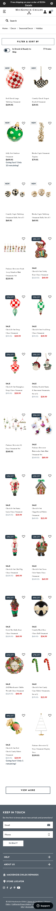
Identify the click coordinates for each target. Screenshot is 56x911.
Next (51, 3)
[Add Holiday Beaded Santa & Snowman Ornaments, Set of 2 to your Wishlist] (50, 354)
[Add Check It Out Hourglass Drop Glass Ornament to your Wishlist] (23, 354)
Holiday (39, 28)
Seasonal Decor (26, 28)
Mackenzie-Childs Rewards (22, 875)
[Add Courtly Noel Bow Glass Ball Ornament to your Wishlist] (50, 597)
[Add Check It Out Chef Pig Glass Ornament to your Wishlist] (23, 536)
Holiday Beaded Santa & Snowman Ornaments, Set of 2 (41, 390)
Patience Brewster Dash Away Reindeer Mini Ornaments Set (15, 272)
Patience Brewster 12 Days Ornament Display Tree (41, 749)
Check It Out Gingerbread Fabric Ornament (39, 512)
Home (5, 28)
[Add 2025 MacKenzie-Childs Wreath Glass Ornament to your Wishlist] (23, 654)
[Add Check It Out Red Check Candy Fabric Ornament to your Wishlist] (23, 715)
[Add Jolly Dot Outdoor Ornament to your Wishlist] (23, 123)
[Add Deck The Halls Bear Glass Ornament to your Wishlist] (23, 597)
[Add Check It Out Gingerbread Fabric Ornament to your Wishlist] (50, 475)
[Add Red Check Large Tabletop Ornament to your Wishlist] (23, 68)
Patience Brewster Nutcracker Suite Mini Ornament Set (40, 451)
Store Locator (15, 882)
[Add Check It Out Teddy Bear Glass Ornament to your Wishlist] (50, 238)
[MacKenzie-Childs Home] (29, 11)
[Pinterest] (14, 888)
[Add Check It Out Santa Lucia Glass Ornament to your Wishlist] (23, 475)
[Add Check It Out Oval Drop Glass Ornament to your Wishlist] (50, 296)
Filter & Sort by (28, 42)
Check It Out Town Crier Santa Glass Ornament (39, 572)
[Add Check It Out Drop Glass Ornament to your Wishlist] (23, 296)
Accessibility (30, 907)
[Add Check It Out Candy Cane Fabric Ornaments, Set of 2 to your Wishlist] (50, 654)
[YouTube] (18, 888)
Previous (4, 3)
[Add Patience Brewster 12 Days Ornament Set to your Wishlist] (23, 414)
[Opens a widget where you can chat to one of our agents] (43, 906)
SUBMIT (13, 843)
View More (28, 790)
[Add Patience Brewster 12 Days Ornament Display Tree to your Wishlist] (50, 715)
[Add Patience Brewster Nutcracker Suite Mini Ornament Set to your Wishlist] (50, 414)
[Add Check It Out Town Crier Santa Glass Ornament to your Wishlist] (50, 536)
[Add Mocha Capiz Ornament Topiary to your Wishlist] (50, 123)
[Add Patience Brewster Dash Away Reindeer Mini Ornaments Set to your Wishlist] (23, 238)
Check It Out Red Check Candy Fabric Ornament (13, 751)
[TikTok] (11, 888)
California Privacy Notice (21, 904)
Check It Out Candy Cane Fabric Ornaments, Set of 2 (41, 691)
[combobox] (25, 20)
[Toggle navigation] (4, 11)
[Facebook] (7, 888)
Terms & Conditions (35, 901)
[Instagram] (4, 888)
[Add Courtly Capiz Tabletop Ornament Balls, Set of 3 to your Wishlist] (23, 183)
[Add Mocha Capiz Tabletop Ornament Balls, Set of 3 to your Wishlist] (50, 183)
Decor (13, 28)
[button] (45, 11)
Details (28, 5)
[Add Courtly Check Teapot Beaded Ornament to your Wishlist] (50, 68)
